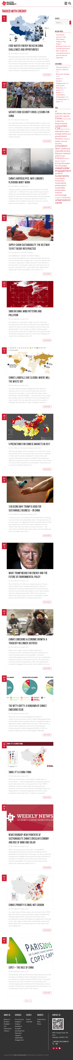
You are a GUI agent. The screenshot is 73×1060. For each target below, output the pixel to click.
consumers (61, 126)
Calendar (29, 1022)
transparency (58, 197)
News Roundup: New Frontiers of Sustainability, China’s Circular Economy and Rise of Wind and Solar (29, 838)
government (61, 136)
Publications (41, 1019)
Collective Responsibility (19, 1055)
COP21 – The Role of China (21, 967)
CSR (57, 128)
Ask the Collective (62, 69)
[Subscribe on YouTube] (56, 1048)
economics (67, 129)
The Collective (15, 53)
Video (58, 102)
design (62, 129)
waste (58, 202)
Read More (47, 75)
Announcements (61, 67)
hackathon (59, 139)
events (64, 134)
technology (60, 195)
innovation (61, 146)
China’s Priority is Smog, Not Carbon (26, 905)
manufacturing (62, 151)
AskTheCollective (63, 114)
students (59, 173)
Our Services (19, 1019)
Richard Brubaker (62, 163)
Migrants (59, 153)
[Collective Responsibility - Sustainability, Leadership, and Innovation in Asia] (19, 3)
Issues (23, 53)
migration (67, 153)
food (69, 134)
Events (58, 79)
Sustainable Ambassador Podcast (60, 190)
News (39, 1024)
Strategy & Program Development (19, 1028)
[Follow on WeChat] (59, 1048)
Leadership (65, 149)
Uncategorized (61, 99)
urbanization (63, 200)
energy (58, 134)
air (56, 111)
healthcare (67, 139)
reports (63, 161)
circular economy (66, 119)
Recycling (66, 158)
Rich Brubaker (61, 166)
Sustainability (62, 176)
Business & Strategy (27, 252)
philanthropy (60, 156)
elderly (67, 131)
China (58, 118)
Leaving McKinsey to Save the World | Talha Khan (63, 55)
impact (58, 141)
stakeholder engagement (63, 169)
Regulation (58, 161)
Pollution (59, 158)
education (59, 131)
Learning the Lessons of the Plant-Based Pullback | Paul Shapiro (61, 39)
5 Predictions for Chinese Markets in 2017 (29, 444)
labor (57, 148)
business (59, 116)
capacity (66, 116)
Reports (58, 92)
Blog (38, 1022)
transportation (66, 197)
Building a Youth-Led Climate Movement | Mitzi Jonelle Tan (63, 48)
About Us (7, 1019)
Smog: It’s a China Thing (20, 772)
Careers (6, 1031)
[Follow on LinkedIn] (53, 1048)
